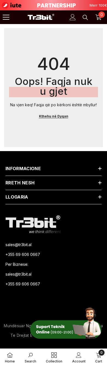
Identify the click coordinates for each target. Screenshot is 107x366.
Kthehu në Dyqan (53, 116)
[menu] (6, 17)
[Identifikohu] (73, 17)
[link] (30, 357)
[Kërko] (85, 17)
